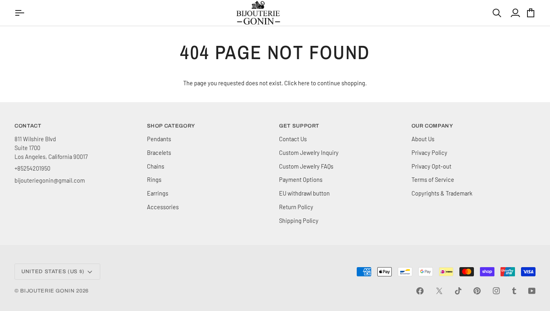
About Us (422, 138)
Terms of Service (432, 179)
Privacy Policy (429, 152)
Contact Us (293, 138)
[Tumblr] (514, 291)
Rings (154, 179)
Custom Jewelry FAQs (306, 166)
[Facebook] (420, 291)
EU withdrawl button (304, 193)
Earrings (157, 193)
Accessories (163, 206)
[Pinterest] (477, 291)
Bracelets (159, 152)
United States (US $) (53, 271)
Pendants (159, 138)
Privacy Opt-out (431, 166)
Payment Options (301, 179)
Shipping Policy (298, 220)
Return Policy (296, 206)
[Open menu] (20, 13)
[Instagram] (496, 291)
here (304, 83)
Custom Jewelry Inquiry (309, 152)
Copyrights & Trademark (441, 193)
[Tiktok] (458, 291)
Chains (155, 166)
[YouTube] (532, 291)
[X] (439, 291)
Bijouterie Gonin (47, 291)
